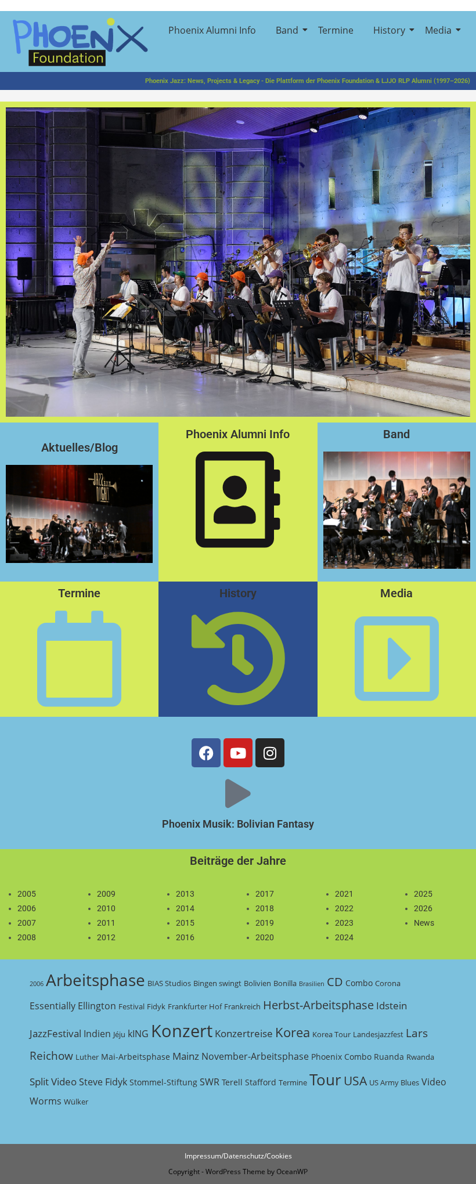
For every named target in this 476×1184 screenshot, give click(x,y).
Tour (325, 1079)
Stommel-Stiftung (163, 1082)
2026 (423, 908)
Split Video (53, 1081)
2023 (344, 922)
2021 (344, 893)
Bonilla (285, 983)
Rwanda (420, 1057)
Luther (87, 1057)
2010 (106, 908)
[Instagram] (269, 752)
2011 (106, 922)
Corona (388, 983)
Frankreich (242, 1006)
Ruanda (389, 1056)
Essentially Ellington (73, 1005)
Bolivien (257, 983)
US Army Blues (394, 1082)
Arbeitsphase (95, 980)
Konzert (181, 1030)
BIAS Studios (169, 983)
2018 (264, 908)
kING (138, 1033)
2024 (344, 937)
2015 (185, 922)
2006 (26, 908)
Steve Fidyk (103, 1081)
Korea (292, 1032)
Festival (131, 1006)
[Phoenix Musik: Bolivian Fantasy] (238, 793)
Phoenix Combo (341, 1056)
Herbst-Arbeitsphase (318, 1005)
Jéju (119, 1034)
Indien (97, 1033)
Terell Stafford (249, 1082)
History (389, 30)
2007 (26, 922)
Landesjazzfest (378, 1034)
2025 (423, 893)
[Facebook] (206, 752)
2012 (106, 937)
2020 (264, 937)
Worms (46, 1101)
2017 (264, 893)
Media (438, 30)
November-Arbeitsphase (255, 1056)
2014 (185, 908)
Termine (336, 30)
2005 (26, 893)
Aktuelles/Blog (79, 447)
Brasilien (311, 984)
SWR (209, 1081)
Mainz (185, 1056)
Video (433, 1081)
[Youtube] (238, 752)
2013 (185, 893)
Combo (359, 982)
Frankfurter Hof (195, 1006)
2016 (185, 937)
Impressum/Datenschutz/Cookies (238, 1156)
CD (335, 982)
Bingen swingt (217, 983)
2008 (26, 937)
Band (287, 30)
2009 (106, 893)
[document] (26, 916)
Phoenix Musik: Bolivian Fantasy (238, 824)
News (424, 922)
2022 (344, 908)
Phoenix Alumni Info (212, 30)
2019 (264, 922)
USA (355, 1081)
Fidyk (156, 1006)
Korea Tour (331, 1034)
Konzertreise (244, 1033)
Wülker (76, 1101)
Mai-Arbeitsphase (135, 1056)
